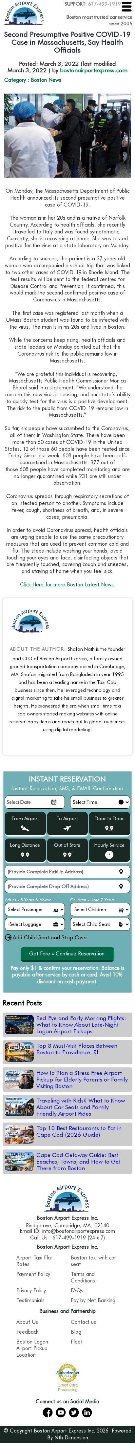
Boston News (46, 80)
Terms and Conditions (83, 1277)
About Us (27, 1322)
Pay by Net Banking (93, 1300)
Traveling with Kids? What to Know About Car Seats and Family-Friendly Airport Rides (80, 1107)
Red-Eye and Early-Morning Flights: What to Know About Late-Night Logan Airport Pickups (81, 1025)
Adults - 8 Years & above (28, 899)
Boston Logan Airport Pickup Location (32, 1348)
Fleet (77, 1342)
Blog (76, 1332)
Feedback (27, 1332)
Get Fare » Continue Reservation (67, 954)
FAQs (77, 1290)
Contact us (83, 1322)
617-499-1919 (104, 4)
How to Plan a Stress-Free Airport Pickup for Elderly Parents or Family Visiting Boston (82, 1079)
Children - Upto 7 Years (92, 899)
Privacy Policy (31, 1290)
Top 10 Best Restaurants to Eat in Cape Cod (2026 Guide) (79, 1131)
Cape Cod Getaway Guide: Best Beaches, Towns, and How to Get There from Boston (78, 1161)
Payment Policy (33, 1274)
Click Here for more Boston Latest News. (67, 584)
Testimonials (30, 1300)
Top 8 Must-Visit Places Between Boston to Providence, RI (76, 1049)
